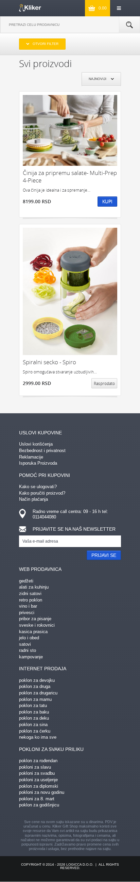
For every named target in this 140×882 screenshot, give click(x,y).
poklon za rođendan (38, 760)
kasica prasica (33, 631)
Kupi (107, 201)
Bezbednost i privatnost (42, 450)
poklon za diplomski (38, 786)
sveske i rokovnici (37, 625)
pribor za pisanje (35, 618)
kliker (30, 8)
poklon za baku (34, 712)
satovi (25, 644)
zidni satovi (30, 593)
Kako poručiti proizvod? (42, 493)
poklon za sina (33, 724)
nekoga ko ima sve (37, 737)
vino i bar (28, 606)
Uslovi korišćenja (36, 444)
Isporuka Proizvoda (38, 463)
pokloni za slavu (35, 767)
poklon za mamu (35, 699)
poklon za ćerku (34, 731)
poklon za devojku (37, 680)
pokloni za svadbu (37, 773)
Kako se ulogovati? (38, 486)
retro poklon (30, 600)
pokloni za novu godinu (41, 792)
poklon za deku (34, 718)
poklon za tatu (33, 705)
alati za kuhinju (34, 587)
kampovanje (31, 656)
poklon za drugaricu (38, 692)
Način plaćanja (33, 499)
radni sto (27, 650)
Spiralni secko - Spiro (49, 362)
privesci (26, 612)
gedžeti (26, 580)
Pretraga (129, 24)
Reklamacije (31, 457)
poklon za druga (34, 686)
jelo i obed (29, 637)
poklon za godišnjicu (39, 804)
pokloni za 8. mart (36, 798)
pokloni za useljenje (38, 779)
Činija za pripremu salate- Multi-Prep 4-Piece (70, 176)
